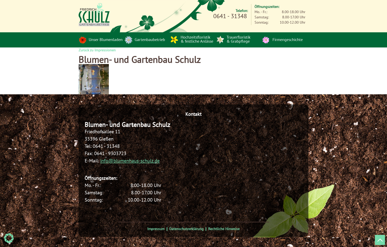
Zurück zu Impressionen (97, 50)
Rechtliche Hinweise (224, 228)
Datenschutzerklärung (186, 228)
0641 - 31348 (106, 146)
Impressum (156, 228)
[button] (9, 238)
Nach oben (380, 240)
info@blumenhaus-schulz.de (130, 161)
